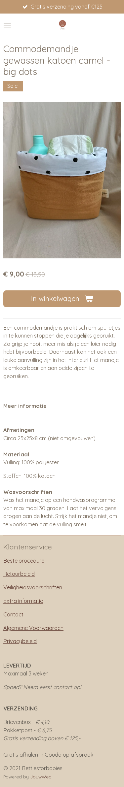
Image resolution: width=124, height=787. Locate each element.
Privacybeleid (20, 641)
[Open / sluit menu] (7, 25)
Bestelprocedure (23, 560)
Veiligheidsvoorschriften (32, 587)
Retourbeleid (19, 574)
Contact (13, 614)
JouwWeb (41, 776)
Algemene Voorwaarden (33, 628)
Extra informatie (23, 601)
